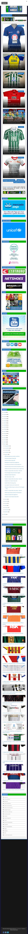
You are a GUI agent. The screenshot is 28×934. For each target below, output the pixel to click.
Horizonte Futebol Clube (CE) (12, 65)
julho (6, 499)
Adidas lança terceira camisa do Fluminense (13, 492)
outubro (6, 450)
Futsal (5, 820)
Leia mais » (21, 25)
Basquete (6, 801)
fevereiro (6, 509)
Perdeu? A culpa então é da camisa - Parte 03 (13, 470)
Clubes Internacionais (8, 807)
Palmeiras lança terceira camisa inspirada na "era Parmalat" (13, 148)
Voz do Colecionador (8, 835)
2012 (5, 442)
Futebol (5, 816)
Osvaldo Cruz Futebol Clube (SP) (11, 480)
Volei (5, 832)
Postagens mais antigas (19, 182)
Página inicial (20, 180)
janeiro (6, 511)
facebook (4, 932)
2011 (5, 444)
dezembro (7, 446)
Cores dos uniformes (8, 811)
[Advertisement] (14, 854)
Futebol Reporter (7, 818)
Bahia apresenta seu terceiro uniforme (12, 456)
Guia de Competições (8, 822)
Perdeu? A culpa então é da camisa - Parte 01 (13, 490)
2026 (5, 412)
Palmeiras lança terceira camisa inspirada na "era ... (14, 466)
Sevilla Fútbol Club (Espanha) (10, 483)
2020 (5, 425)
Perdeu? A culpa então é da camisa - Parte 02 (13, 478)
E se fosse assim (7, 814)
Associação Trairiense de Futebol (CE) (12, 485)
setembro (7, 452)
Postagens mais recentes (9, 180)
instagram (6, 932)
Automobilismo (7, 799)
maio (6, 503)
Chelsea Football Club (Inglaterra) (11, 494)
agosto (6, 454)
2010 (5, 514)
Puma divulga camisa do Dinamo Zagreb (12, 472)
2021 (5, 423)
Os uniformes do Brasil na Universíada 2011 (12, 117)
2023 (5, 418)
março (6, 507)
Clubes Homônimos (8, 805)
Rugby (5, 828)
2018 (5, 429)
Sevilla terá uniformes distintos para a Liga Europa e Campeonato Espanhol (13, 170)
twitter (8, 932)
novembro (7, 448)
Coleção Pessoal (7, 809)
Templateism (19, 928)
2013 (5, 439)
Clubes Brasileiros (7, 803)
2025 (5, 414)
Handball (6, 824)
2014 (5, 437)
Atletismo (6, 797)
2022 (5, 420)
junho (6, 501)
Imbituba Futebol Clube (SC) (10, 474)
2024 (5, 416)
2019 (5, 427)
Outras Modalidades (8, 826)
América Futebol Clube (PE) (12, 83)
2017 (5, 431)
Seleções (5, 830)
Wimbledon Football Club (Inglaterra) (12, 462)
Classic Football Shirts (9, 186)
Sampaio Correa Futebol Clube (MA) (11, 496)
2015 (5, 435)
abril (6, 505)
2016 (5, 433)
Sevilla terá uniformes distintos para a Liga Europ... (14, 468)
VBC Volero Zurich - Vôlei (9, 476)
